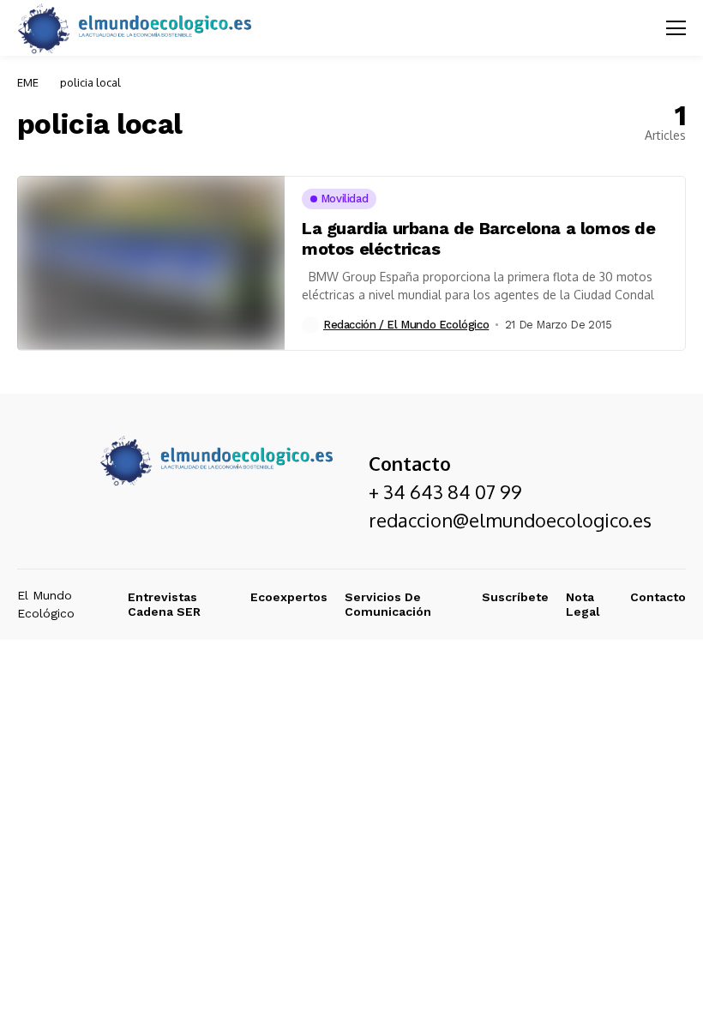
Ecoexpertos (288, 597)
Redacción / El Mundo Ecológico (406, 324)
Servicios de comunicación (388, 604)
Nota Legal (583, 604)
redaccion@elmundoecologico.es (510, 520)
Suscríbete (515, 597)
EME (28, 82)
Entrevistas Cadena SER (164, 604)
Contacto (658, 597)
